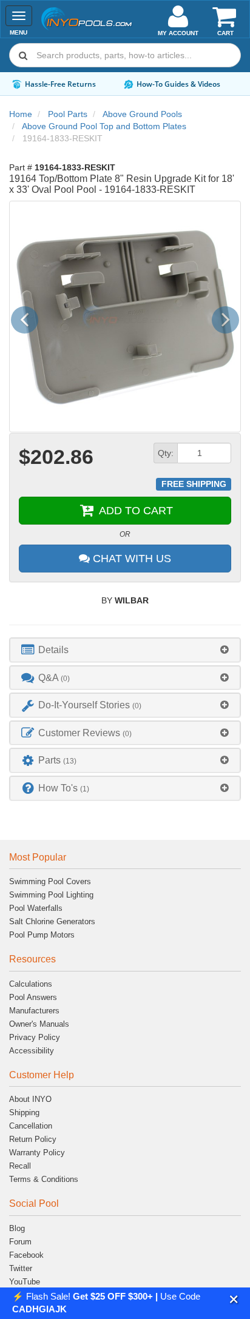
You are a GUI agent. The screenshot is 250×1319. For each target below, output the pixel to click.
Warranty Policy (37, 1152)
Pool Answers (33, 997)
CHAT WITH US (130, 558)
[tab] (125, 650)
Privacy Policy (34, 1037)
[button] (234, 1299)
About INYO (30, 1099)
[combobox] (125, 55)
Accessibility (31, 1050)
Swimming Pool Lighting (51, 894)
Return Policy (32, 1139)
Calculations (30, 983)
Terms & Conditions (43, 1179)
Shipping (24, 1112)
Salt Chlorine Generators (52, 921)
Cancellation (30, 1125)
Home (20, 114)
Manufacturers (34, 1010)
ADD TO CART (134, 511)
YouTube (24, 1281)
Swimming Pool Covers (50, 881)
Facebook (26, 1255)
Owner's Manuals (39, 1024)
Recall (20, 1165)
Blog (17, 1228)
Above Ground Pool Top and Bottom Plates (104, 126)
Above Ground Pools (142, 114)
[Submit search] (23, 55)
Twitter (20, 1268)
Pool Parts (67, 114)
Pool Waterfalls (35, 908)
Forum (20, 1241)
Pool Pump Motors (42, 934)
